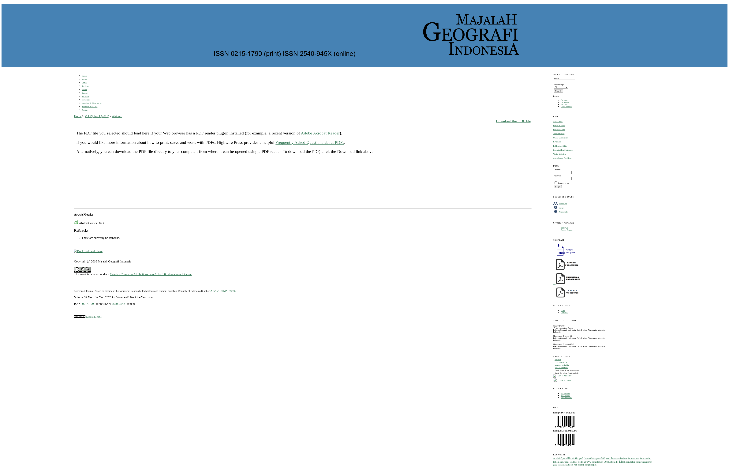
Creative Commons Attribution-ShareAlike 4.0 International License (151, 274)
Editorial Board (559, 126)
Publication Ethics (560, 146)
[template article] (564, 256)
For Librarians (566, 398)
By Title (564, 104)
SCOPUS (564, 228)
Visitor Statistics (559, 154)
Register (85, 86)
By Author (565, 102)
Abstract (558, 360)
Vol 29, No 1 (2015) (97, 116)
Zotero (561, 208)
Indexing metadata (562, 365)
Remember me (563, 183)
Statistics (86, 100)
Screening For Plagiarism (563, 150)
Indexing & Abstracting (92, 103)
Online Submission (560, 138)
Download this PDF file (513, 121)
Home (84, 76)
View (563, 311)
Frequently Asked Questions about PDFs (309, 142)
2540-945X (119, 303)
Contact (85, 110)
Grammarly (563, 212)
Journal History (559, 134)
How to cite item (561, 368)
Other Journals (566, 106)
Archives (85, 96)
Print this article (561, 362)
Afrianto (117, 116)
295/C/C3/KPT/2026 (155, 290)
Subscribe (564, 313)
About (84, 79)
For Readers (565, 393)
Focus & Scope (559, 130)
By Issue (564, 100)
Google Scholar (567, 230)
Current (85, 93)
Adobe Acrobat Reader (320, 133)
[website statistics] (79, 316)
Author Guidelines (89, 107)
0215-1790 (88, 303)
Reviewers (557, 142)
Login (84, 83)
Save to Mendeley (564, 376)
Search (84, 90)
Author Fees (558, 121)
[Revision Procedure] (566, 270)
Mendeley (563, 204)
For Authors (565, 395)
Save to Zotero (565, 380)
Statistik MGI (94, 316)
